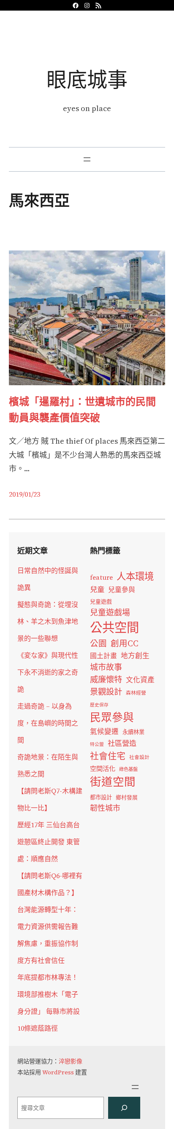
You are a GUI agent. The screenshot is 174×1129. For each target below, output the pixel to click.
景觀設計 (106, 691)
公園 (98, 643)
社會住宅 (107, 756)
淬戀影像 (70, 1061)
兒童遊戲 (101, 601)
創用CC (125, 643)
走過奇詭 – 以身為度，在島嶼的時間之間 (47, 723)
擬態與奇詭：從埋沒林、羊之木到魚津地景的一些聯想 (47, 621)
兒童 (97, 589)
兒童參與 (121, 589)
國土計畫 (103, 655)
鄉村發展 (127, 797)
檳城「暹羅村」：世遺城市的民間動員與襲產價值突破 (82, 410)
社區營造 (122, 743)
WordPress (58, 1072)
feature (101, 577)
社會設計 (139, 757)
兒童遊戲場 (110, 612)
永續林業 (133, 732)
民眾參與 (112, 717)
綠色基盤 (128, 769)
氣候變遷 (104, 732)
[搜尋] (124, 1108)
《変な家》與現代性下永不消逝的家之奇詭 (47, 672)
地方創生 (135, 656)
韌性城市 (105, 808)
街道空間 (113, 782)
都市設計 (101, 797)
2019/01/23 (24, 494)
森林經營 (136, 693)
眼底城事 (87, 79)
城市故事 (106, 667)
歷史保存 (99, 705)
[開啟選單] (87, 159)
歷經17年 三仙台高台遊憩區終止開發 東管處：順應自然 (48, 841)
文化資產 (140, 680)
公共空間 (114, 627)
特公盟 (97, 744)
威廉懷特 (106, 679)
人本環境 (135, 576)
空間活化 (102, 768)
